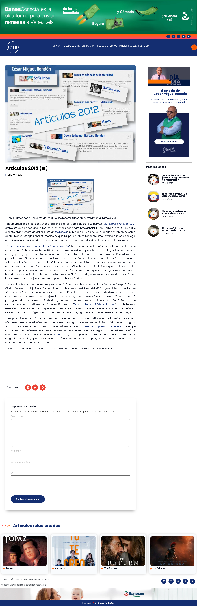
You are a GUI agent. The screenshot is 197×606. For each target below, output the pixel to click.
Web (13, 473)
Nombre (16, 451)
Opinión (57, 46)
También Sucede (128, 46)
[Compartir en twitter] (35, 387)
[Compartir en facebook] (28, 387)
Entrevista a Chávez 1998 (119, 224)
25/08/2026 (167, 216)
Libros (113, 46)
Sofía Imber (60, 334)
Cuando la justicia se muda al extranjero (174, 212)
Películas (102, 46)
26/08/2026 (167, 199)
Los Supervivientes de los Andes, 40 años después (38, 246)
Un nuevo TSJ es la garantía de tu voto (173, 229)
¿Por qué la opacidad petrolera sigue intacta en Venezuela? (175, 177)
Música (90, 46)
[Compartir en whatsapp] (43, 387)
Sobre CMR (144, 46)
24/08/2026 (167, 233)
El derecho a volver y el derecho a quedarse (175, 194)
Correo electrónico (21, 462)
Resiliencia (60, 232)
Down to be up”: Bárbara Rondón (94, 304)
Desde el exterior (74, 46)
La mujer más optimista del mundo (101, 326)
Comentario (17, 416)
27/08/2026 (167, 183)
